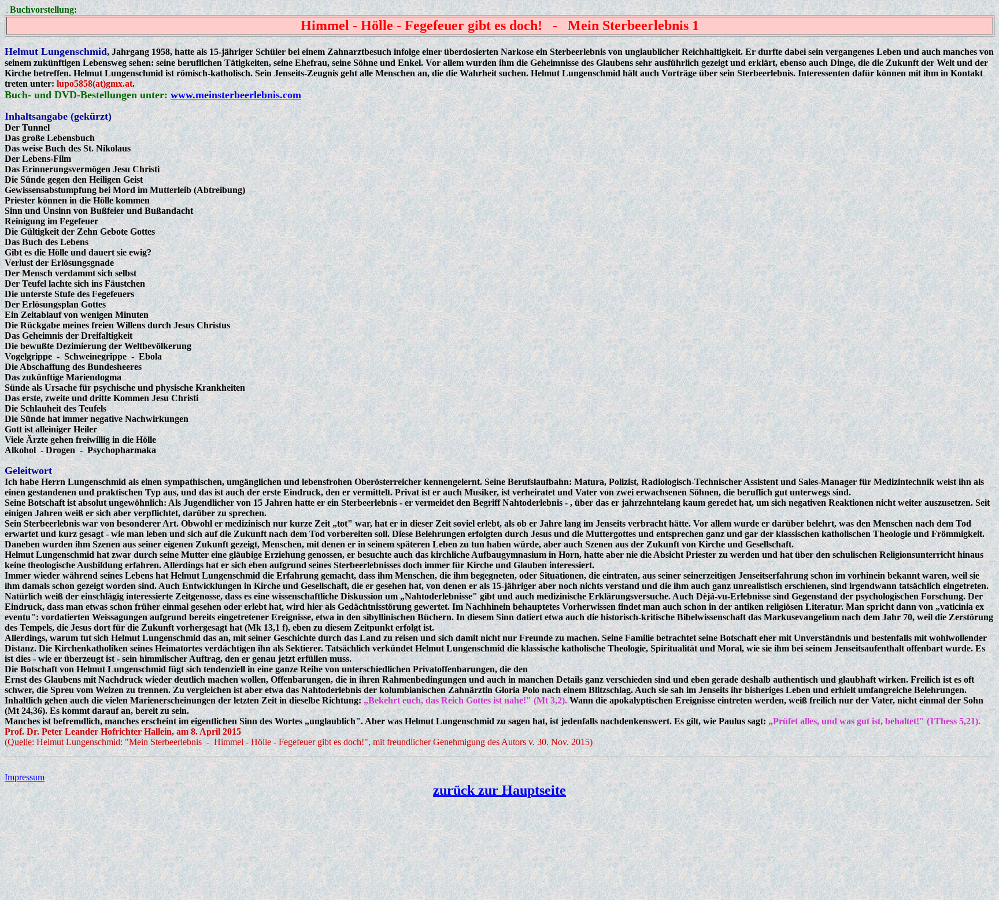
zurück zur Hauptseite (499, 790)
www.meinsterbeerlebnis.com (236, 95)
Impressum (25, 777)
